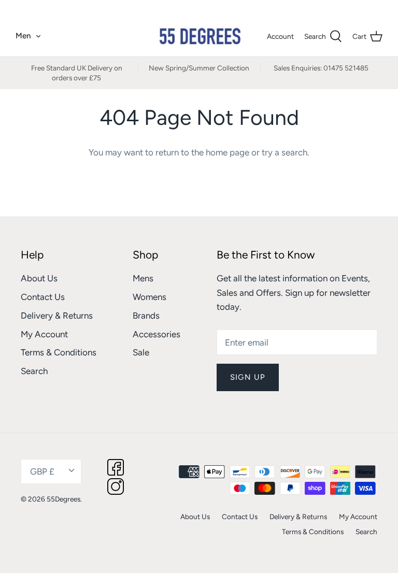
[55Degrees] (199, 36)
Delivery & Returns (57, 315)
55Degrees (63, 499)
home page (227, 152)
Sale (141, 352)
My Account (44, 334)
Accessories (156, 334)
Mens (143, 278)
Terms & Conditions (58, 352)
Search (34, 371)
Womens (149, 297)
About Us (39, 278)
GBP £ (361, 8)
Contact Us (43, 297)
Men (23, 35)
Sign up (247, 377)
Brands (146, 315)
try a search (284, 152)
